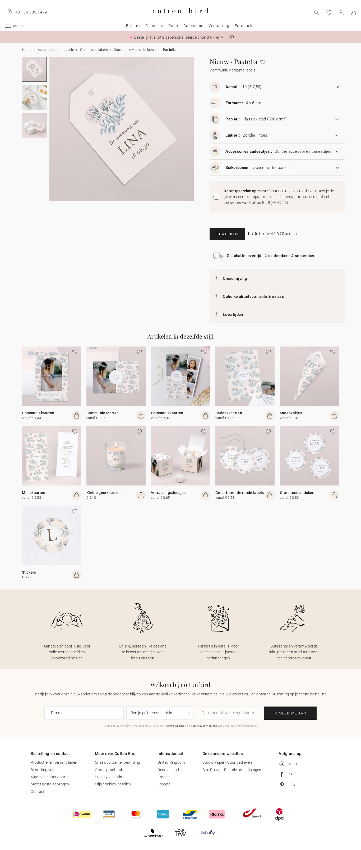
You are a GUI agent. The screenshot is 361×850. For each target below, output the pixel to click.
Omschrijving (235, 278)
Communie (193, 26)
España (164, 784)
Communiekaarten (38, 413)
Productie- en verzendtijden (54, 762)
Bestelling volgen (45, 770)
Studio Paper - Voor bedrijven (227, 762)
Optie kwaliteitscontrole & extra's (253, 296)
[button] (231, 37)
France (163, 777)
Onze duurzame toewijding (117, 762)
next (52, 132)
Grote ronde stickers (298, 493)
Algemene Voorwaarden (51, 777)
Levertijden (233, 314)
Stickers (29, 572)
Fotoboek (243, 26)
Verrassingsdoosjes (168, 493)
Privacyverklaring (109, 777)
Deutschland (168, 770)
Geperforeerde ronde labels (239, 493)
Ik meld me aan (290, 713)
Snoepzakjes (291, 413)
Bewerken (227, 234)
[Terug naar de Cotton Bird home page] (180, 17)
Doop (173, 26)
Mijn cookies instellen (113, 784)
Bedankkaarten (228, 413)
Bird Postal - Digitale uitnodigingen (231, 770)
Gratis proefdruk (109, 770)
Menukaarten (33, 493)
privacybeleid (176, 725)
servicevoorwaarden (204, 725)
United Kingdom (171, 762)
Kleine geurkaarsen (103, 493)
